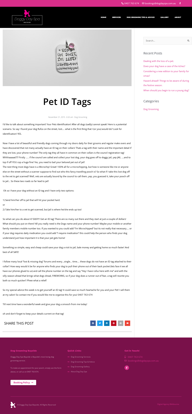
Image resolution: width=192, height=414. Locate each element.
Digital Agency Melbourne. (168, 404)
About (178, 17)
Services (116, 17)
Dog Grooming (80, 117)
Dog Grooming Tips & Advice (140, 17)
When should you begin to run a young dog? (166, 90)
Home (103, 17)
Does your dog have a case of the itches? (164, 66)
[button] (93, 323)
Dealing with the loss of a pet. (158, 61)
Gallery (164, 17)
